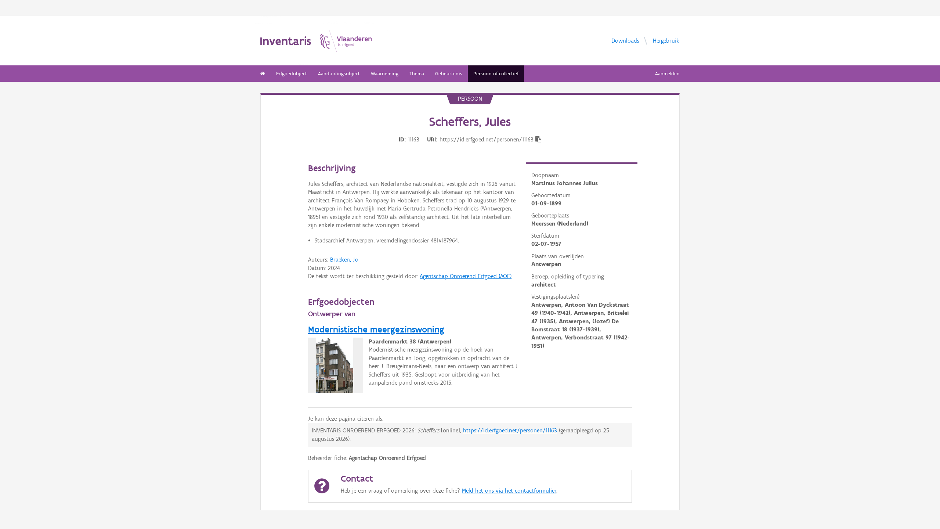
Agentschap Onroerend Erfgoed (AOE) (465, 276)
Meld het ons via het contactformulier (509, 490)
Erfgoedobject (291, 74)
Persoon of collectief (495, 74)
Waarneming (384, 74)
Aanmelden (667, 74)
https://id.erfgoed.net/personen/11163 (510, 430)
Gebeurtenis (448, 74)
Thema (416, 74)
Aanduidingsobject (339, 74)
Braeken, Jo (344, 259)
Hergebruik (666, 40)
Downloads (625, 40)
